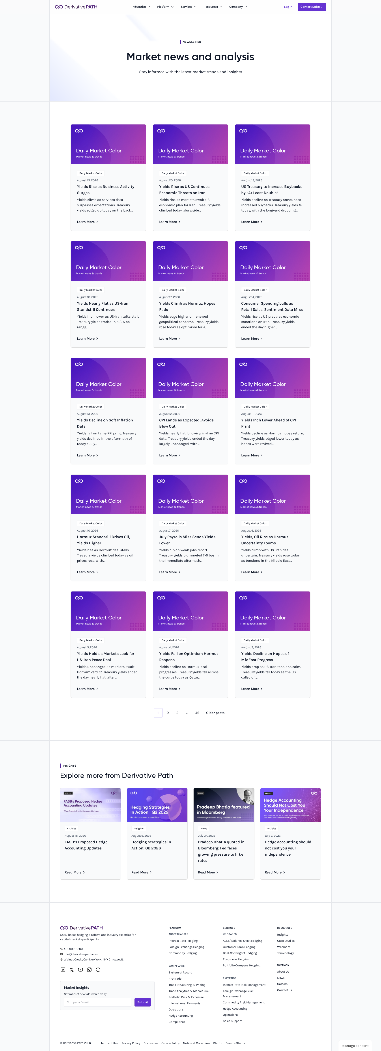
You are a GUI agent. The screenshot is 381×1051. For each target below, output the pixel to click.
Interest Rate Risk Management (244, 985)
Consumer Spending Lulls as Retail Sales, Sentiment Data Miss (272, 306)
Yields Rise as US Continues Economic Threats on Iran (184, 189)
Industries (139, 7)
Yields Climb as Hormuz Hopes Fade (187, 306)
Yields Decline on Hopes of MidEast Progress (265, 656)
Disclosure (151, 1043)
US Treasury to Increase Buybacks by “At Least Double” (271, 189)
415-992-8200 (73, 949)
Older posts (215, 713)
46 (197, 713)
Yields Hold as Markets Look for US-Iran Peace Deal (105, 656)
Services (186, 7)
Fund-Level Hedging (236, 959)
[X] (71, 969)
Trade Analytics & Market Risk (189, 991)
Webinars (283, 947)
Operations (176, 1009)
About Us (283, 971)
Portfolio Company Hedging (242, 965)
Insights (282, 934)
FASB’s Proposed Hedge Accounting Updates (86, 845)
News (280, 978)
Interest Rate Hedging (183, 941)
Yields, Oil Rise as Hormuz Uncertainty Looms (264, 539)
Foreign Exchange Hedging (187, 947)
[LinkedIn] (62, 969)
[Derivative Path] (76, 7)
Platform (163, 7)
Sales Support (232, 1021)
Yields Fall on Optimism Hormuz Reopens (189, 656)
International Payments (184, 1003)
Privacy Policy (130, 1043)
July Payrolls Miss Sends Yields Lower (187, 539)
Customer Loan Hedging (239, 947)
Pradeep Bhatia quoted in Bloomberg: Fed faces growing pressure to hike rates (221, 851)
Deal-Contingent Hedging (240, 953)
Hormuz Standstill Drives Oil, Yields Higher (103, 539)
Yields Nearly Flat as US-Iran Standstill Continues (102, 306)
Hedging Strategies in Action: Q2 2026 (151, 845)
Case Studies (286, 941)
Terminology (285, 953)
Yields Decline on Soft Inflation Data (105, 423)
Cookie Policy (170, 1043)
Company (283, 964)
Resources (211, 7)
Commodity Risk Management (244, 1002)
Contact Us (284, 990)
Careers (282, 984)
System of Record (181, 972)
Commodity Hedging (183, 953)
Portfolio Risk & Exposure (186, 997)
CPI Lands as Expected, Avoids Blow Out (186, 423)
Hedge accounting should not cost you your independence (288, 848)
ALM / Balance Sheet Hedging (242, 941)
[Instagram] (89, 969)
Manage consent (355, 1046)
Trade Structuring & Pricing (187, 985)
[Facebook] (98, 969)
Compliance (177, 1022)
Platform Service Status (229, 1043)
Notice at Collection (196, 1043)
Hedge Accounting (181, 1016)
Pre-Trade (175, 979)
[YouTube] (80, 969)
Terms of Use (109, 1043)
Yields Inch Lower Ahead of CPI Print (268, 423)
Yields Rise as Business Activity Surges (105, 189)
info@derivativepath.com (81, 954)
